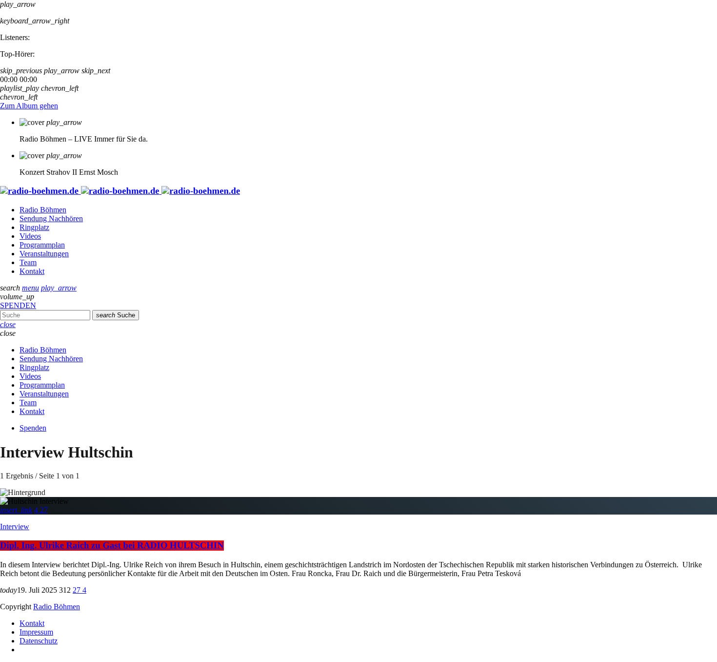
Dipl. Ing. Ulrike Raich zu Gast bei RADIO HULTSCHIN (112, 545)
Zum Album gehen (29, 106)
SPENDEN (18, 305)
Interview (14, 526)
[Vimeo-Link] (120, 191)
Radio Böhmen (56, 606)
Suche (115, 315)
